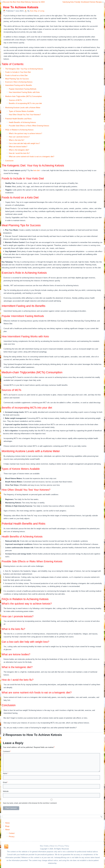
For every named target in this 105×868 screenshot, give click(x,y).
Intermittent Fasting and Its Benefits (18, 85)
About (7, 830)
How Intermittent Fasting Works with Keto (24, 92)
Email (5, 782)
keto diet (36, 170)
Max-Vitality (44, 846)
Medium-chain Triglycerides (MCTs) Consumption (23, 96)
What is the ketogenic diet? (19, 150)
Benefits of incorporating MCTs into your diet (25, 103)
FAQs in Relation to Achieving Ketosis (19, 130)
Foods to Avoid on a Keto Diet (16, 75)
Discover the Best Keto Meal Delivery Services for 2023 (24, 2)
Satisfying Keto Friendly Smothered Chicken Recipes (82, 2)
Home (7, 823)
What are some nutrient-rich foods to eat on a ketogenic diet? (31, 157)
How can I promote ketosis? (19, 137)
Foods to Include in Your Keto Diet (18, 72)
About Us (53, 846)
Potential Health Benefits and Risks (18, 119)
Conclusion (9, 161)
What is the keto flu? (16, 140)
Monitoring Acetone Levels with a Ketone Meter (22, 108)
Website (6, 791)
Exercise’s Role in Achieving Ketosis (19, 82)
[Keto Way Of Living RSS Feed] (6, 847)
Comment (7, 751)
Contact (12, 833)
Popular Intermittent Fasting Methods (22, 89)
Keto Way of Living (37, 11)
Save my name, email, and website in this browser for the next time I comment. (30, 803)
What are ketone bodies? (18, 147)
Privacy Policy (63, 846)
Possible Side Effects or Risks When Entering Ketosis (29, 126)
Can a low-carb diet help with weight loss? (24, 143)
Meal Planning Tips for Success (17, 79)
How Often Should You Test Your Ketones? (25, 115)
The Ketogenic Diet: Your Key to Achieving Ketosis (24, 69)
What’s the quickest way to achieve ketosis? (25, 133)
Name (5, 773)
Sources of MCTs (15, 100)
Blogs (7, 826)
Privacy (11, 837)
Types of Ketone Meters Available (21, 111)
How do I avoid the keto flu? (19, 153)
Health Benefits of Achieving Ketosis (22, 122)
